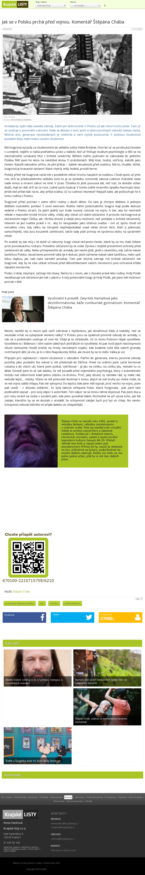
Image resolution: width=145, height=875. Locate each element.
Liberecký (79, 797)
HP (42, 603)
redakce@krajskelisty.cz (63, 827)
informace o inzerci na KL (63, 850)
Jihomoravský (135, 797)
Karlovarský (56, 797)
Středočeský (20, 797)
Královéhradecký (95, 797)
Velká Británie (72, 603)
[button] (51, 5)
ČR (2, 797)
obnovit (104, 5)
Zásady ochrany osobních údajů (27, 863)
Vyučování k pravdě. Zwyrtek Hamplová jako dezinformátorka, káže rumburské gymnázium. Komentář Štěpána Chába (94, 303)
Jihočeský (33, 797)
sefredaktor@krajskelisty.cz (64, 823)
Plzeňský (44, 797)
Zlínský (88, 801)
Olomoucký (58, 801)
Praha (9, 797)
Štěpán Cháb (21, 591)
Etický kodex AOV (52, 863)
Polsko (54, 603)
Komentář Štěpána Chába (19, 603)
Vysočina (123, 797)
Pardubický (110, 797)
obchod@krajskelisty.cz (62, 838)
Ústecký (68, 797)
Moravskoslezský (75, 801)
